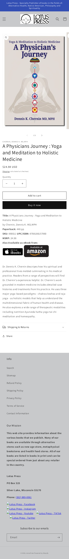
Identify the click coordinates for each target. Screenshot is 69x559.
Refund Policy (14, 383)
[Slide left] (27, 135)
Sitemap (11, 375)
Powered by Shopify (41, 553)
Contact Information (18, 413)
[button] (4, 19)
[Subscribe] (58, 537)
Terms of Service (15, 405)
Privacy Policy (14, 398)
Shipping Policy (15, 390)
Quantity (7, 176)
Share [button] (9, 336)
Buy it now (34, 205)
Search (10, 367)
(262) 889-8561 (23, 497)
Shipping (6, 171)
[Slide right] (42, 135)
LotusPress (30, 553)
